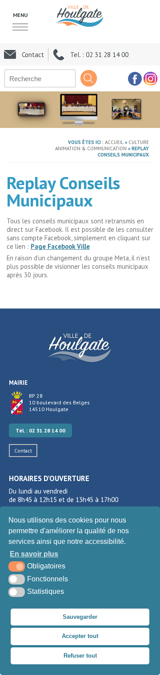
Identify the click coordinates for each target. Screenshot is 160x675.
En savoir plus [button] (34, 554)
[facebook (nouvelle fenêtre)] (134, 78)
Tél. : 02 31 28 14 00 (40, 430)
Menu (20, 14)
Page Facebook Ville (60, 246)
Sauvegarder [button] (80, 616)
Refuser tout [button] (80, 655)
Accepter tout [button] (80, 636)
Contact (23, 450)
